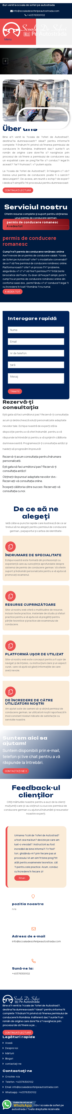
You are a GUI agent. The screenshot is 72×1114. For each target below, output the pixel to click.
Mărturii (9, 1053)
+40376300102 (36, 15)
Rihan (22, 878)
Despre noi (11, 1048)
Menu (8, 39)
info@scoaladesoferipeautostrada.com (36, 11)
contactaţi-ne (13, 1063)
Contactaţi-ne (15, 771)
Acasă (8, 1042)
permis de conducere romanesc (32, 222)
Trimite (15, 391)
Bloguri (9, 1058)
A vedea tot (15, 226)
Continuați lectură (18, 190)
